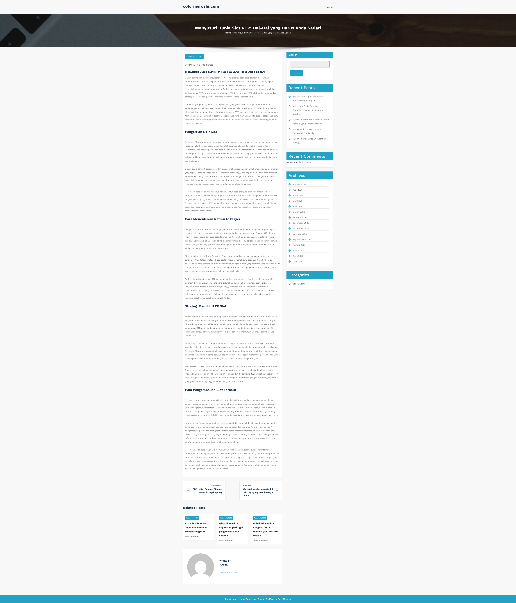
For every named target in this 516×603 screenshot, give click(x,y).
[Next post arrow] (277, 490)
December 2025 (301, 223)
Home (330, 7)
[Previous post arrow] (187, 490)
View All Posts (227, 572)
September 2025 (301, 239)
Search (293, 54)
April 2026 (298, 206)
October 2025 (300, 234)
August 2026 (299, 184)
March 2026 (299, 212)
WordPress (251, 599)
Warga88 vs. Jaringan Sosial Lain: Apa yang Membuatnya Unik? (258, 492)
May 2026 (297, 201)
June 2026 (298, 195)
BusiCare (270, 599)
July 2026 (298, 190)
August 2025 (299, 245)
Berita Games (206, 65)
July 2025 (297, 250)
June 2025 (298, 256)
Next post (247, 485)
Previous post (216, 485)
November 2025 (301, 228)
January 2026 (300, 217)
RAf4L (191, 65)
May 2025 (297, 261)
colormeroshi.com (201, 6)
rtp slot (275, 415)
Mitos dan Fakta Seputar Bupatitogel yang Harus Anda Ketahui (308, 110)
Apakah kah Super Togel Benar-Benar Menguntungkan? (196, 527)
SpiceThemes (284, 599)
